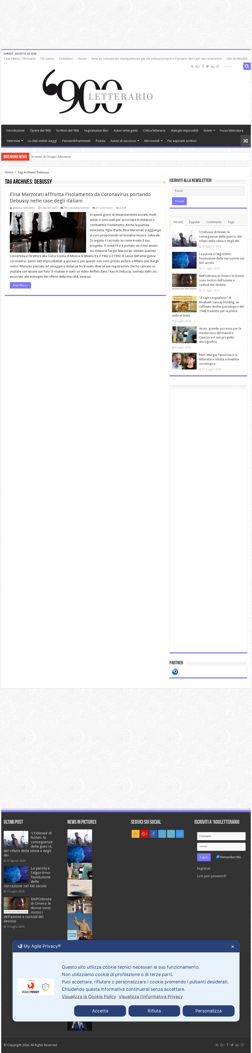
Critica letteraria (154, 130)
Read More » (20, 285)
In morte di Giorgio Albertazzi (51, 156)
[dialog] (126, 981)
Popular (194, 222)
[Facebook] (203, 66)
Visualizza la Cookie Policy (89, 996)
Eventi (208, 130)
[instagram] (218, 66)
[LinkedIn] (213, 66)
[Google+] (198, 66)
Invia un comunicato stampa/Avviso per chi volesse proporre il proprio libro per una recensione (156, 59)
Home (82, 59)
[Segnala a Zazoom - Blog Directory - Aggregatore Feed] (175, 671)
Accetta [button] (100, 1010)
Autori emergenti (126, 130)
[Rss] (192, 66)
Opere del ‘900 (40, 130)
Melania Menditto (24, 208)
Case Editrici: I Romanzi (19, 59)
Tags (231, 222)
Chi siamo (47, 59)
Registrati (203, 868)
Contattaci (66, 59)
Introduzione (15, 130)
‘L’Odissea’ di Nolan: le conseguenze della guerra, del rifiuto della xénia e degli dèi (220, 236)
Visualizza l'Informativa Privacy (151, 996)
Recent (178, 222)
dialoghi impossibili (184, 130)
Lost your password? (212, 876)
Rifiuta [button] (154, 1010)
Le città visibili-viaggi (42, 141)
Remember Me (230, 857)
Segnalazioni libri (96, 130)
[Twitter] (207, 66)
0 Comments (104, 208)
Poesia (100, 141)
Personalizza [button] (208, 1010)
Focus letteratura (231, 130)
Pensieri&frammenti (76, 141)
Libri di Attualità (237, 59)
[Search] (247, 66)
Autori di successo (123, 141)
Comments (213, 222)
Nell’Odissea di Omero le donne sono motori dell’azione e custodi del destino (221, 280)
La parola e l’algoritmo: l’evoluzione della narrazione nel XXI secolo (221, 258)
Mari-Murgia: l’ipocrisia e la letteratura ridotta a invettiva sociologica (219, 359)
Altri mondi (151, 141)
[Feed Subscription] (164, 182)
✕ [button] (233, 946)
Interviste (13, 141)
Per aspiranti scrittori (182, 141)
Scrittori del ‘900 (67, 130)
